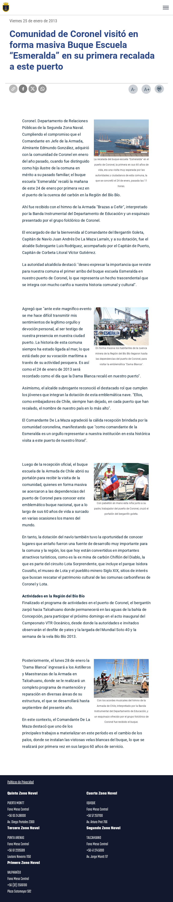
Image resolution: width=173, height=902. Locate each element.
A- (133, 89)
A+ (147, 89)
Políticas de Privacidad (20, 782)
